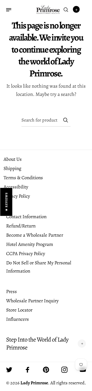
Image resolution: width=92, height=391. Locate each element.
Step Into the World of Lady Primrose (37, 344)
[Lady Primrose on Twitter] (9, 370)
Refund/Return (21, 226)
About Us (13, 159)
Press (11, 291)
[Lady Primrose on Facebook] (28, 370)
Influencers (17, 319)
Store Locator (19, 310)
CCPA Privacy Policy (25, 253)
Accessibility (16, 187)
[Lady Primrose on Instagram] (64, 370)
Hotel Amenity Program (29, 244)
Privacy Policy (17, 196)
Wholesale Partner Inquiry (32, 300)
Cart (76, 9)
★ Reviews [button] (6, 201)
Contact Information (26, 216)
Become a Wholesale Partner (34, 235)
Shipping (12, 168)
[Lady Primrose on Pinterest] (46, 370)
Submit (65, 120)
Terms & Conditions (23, 177)
